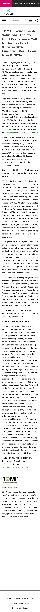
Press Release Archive (23, 598)
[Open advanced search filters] (30, 20)
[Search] (25, 20)
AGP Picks (5, 4)
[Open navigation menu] (4, 20)
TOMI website (8, 129)
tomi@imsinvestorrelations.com (15, 467)
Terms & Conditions (20, 608)
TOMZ (13, 184)
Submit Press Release (20, 603)
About (9, 598)
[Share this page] (36, 20)
